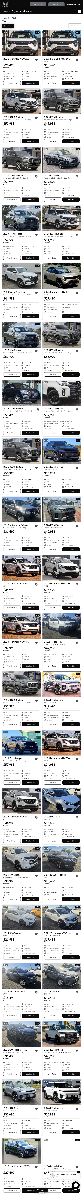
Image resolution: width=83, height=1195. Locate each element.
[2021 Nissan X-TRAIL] (61, 859)
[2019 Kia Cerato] (21, 917)
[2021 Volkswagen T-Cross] (61, 917)
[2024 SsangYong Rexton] (21, 276)
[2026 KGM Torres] (61, 451)
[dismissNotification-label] (78, 1172)
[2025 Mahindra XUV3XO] (21, 43)
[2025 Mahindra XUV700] (21, 568)
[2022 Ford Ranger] (21, 743)
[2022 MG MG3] (61, 801)
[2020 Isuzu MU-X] (61, 1151)
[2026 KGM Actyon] (61, 684)
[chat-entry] (75, 1185)
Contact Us (30, 83)
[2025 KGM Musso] (61, 160)
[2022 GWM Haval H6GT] (21, 1034)
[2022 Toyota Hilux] (61, 626)
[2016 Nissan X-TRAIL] (21, 976)
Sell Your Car (38, 4)
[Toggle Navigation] (79, 11)
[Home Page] (5, 4)
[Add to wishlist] (36, 60)
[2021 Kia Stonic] (61, 976)
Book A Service (56, 4)
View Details (12, 83)
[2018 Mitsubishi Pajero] (21, 509)
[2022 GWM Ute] (21, 859)
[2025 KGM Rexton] (21, 101)
